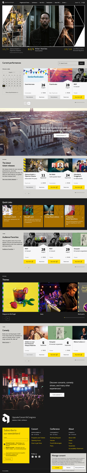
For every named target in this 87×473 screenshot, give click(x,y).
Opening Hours (36, 440)
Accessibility (5, 471)
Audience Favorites (7, 249)
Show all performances (11, 92)
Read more (41, 97)
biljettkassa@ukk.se (36, 432)
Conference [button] (55, 429)
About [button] (71, 429)
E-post (5, 437)
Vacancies (72, 446)
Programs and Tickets (24, 2)
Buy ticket (77, 97)
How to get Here (36, 443)
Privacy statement (70, 470)
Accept (57, 467)
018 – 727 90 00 (35, 434)
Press (70, 443)
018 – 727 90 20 (53, 434)
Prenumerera (8, 459)
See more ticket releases (9, 179)
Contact (64, 2)
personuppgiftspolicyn (11, 455)
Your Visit (42, 2)
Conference (34, 2)
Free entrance (29, 97)
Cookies (64, 470)
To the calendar (56, 394)
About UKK (57, 2)
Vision (70, 440)
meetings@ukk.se (54, 432)
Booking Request (61, 135)
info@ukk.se (71, 432)
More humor (5, 342)
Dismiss (68, 467)
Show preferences (79, 467)
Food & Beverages (56, 443)
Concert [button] (34, 429)
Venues (52, 440)
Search (81, 63)
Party (51, 446)
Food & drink (49, 2)
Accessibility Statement (76, 448)
